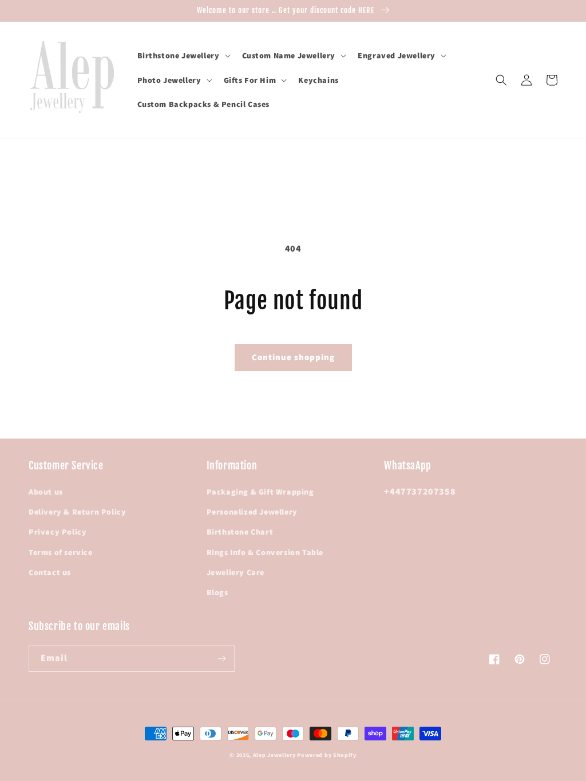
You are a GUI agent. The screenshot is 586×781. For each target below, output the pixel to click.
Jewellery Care (235, 572)
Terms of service (61, 552)
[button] (182, 55)
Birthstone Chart (240, 532)
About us (46, 492)
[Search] (501, 80)
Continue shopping (293, 357)
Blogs (217, 592)
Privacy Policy (57, 532)
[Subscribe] (221, 658)
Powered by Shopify (327, 755)
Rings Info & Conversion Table (265, 552)
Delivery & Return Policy (77, 512)
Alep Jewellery (275, 755)
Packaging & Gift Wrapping (260, 492)
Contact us (50, 572)
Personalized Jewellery (252, 512)
